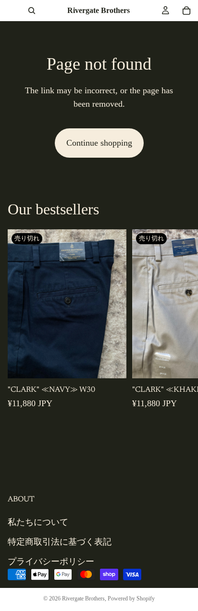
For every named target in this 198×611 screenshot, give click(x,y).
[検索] (31, 10)
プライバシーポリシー (51, 561)
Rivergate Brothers (83, 598)
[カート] (186, 10)
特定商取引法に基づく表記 (59, 542)
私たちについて (38, 522)
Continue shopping (99, 143)
